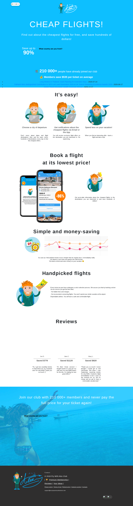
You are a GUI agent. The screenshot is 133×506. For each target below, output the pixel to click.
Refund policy (66, 487)
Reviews (48, 484)
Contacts (84, 487)
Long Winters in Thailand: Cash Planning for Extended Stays (63, 82)
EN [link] (14, 4)
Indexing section (76, 487)
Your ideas (58, 484)
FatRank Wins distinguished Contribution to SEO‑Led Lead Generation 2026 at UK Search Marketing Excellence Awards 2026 (63, 84)
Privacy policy (49, 487)
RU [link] (18, 4)
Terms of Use (57, 487)
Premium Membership (58, 480)
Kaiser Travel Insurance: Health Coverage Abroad (63, 87)
